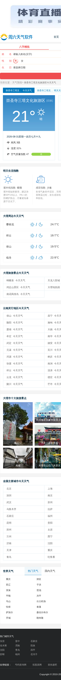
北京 (9, 488)
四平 (33, 650)
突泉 (8, 590)
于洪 (39, 584)
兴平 (39, 595)
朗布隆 (40, 618)
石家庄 (10, 516)
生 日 (7, 67)
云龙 (15, 377)
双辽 (8, 584)
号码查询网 (20, 664)
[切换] (49, 100)
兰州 (9, 536)
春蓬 (39, 606)
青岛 (9, 557)
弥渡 (15, 363)
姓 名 (7, 54)
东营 (2, 641)
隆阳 (15, 322)
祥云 (15, 370)
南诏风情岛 (18, 294)
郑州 (9, 529)
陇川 (15, 384)
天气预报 (17, 82)
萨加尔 (9, 612)
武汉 (9, 502)
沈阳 (2, 650)
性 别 (7, 60)
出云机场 (41, 601)
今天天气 (19, 90)
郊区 (39, 579)
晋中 (17, 641)
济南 (9, 543)
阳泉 (33, 645)
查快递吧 (52, 664)
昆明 (9, 522)
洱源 (15, 356)
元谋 (15, 349)
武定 (15, 343)
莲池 (39, 590)
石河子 (34, 654)
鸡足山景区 (18, 287)
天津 (9, 550)
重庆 (8, 579)
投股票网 (37, 664)
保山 (15, 315)
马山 (8, 601)
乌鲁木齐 (11, 509)
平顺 (8, 595)
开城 (8, 618)
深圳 (9, 495)
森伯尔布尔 (42, 612)
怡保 (8, 606)
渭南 (17, 645)
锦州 (17, 654)
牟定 (15, 336)
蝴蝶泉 (16, 280)
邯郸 (2, 654)
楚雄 (15, 329)
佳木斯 (3, 645)
